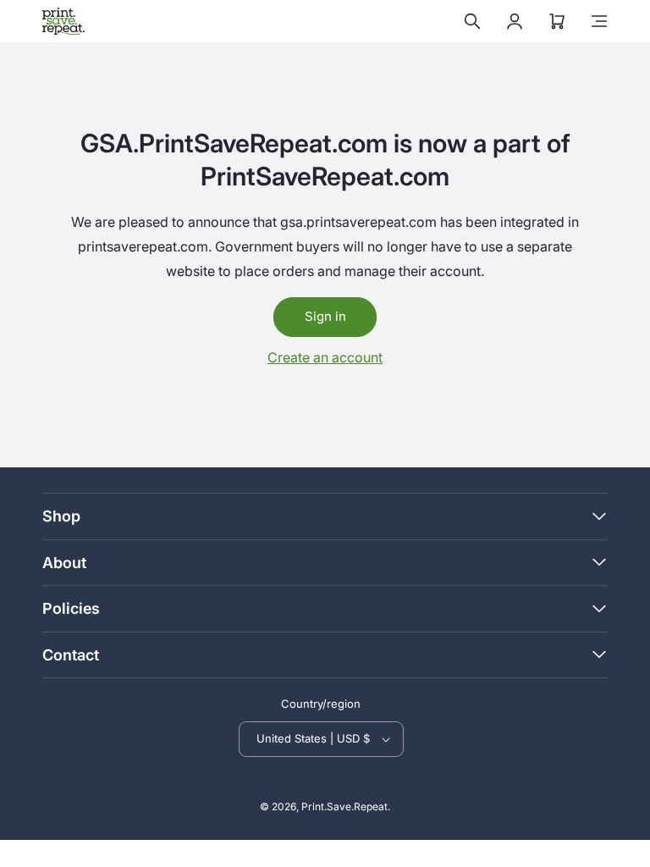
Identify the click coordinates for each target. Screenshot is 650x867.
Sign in (325, 316)
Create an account (325, 357)
